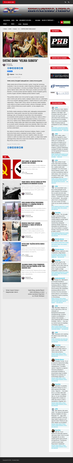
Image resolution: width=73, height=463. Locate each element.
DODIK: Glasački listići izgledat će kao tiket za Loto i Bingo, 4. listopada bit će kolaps (59, 155)
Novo (12, 20)
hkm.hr (9, 144)
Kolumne (37, 20)
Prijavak (25, 24)
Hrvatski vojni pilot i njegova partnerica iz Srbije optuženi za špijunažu (32, 225)
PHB (17, 20)
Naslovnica (6, 20)
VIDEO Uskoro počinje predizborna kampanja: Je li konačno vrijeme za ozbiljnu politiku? (32, 204)
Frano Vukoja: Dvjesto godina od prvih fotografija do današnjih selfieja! (34, 183)
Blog (20, 24)
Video (12, 24)
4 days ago (65, 130)
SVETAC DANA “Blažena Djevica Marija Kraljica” (33, 245)
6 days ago (59, 156)
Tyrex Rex (58, 212)
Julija (56, 107)
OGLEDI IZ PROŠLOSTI (47, 20)
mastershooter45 (60, 278)
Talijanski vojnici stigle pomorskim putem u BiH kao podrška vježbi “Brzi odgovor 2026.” (33, 266)
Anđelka (27, 254)
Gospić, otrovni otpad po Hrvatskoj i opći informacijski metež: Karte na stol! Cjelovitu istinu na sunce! (59, 180)
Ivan (26, 172)
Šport (5, 24)
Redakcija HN (9, 64)
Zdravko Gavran (59, 239)
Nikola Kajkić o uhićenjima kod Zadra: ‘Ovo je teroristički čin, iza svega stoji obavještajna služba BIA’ (59, 129)
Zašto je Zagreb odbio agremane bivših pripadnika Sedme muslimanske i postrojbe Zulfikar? (59, 327)
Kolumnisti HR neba (25, 20)
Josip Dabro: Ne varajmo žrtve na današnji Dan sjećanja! (32, 162)
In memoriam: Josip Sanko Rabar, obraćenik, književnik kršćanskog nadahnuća (58, 256)
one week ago (54, 209)
